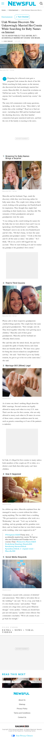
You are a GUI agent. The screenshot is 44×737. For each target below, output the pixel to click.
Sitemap (22, 704)
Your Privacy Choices (24, 735)
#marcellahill (31, 541)
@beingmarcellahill (12, 534)
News (18, 630)
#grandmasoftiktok (12, 548)
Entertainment (13, 10)
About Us (22, 700)
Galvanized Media (17, 729)
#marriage (19, 544)
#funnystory (21, 541)
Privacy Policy (22, 709)
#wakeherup (9, 544)
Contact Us (22, 717)
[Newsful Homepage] (22, 3)
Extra (6, 630)
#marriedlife (27, 544)
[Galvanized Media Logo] (22, 726)
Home (4, 10)
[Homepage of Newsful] (21, 693)
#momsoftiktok (20, 546)
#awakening (9, 546)
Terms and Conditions (22, 713)
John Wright (8, 41)
